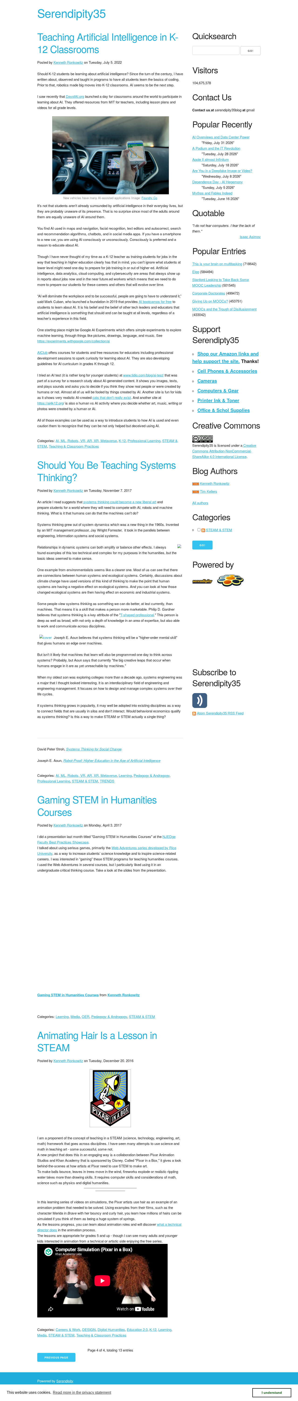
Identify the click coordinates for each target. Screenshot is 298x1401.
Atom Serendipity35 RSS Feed (220, 713)
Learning (125, 775)
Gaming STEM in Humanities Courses (97, 805)
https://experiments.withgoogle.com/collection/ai (73, 340)
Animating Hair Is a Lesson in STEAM (97, 1041)
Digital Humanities (111, 1329)
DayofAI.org (75, 96)
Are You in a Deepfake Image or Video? (222, 170)
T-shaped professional (137, 614)
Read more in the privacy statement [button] (82, 1392)
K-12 (122, 440)
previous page (56, 1357)
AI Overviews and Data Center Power (221, 136)
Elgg (195, 271)
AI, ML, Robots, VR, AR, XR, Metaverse (86, 440)
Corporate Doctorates (208, 293)
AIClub (42, 352)
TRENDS (107, 780)
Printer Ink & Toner (218, 400)
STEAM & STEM (85, 780)
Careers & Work (68, 1329)
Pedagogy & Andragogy (151, 775)
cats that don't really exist (111, 397)
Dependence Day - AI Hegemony (217, 181)
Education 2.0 (137, 1329)
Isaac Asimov (250, 236)
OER (85, 1016)
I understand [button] (272, 1392)
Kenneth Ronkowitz (68, 62)
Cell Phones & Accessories (227, 370)
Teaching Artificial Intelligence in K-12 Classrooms (107, 42)
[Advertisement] (245, 626)
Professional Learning (144, 440)
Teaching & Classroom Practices (74, 446)
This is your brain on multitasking (217, 263)
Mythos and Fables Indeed (212, 192)
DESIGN (89, 1329)
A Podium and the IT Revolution (216, 148)
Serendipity (64, 1380)
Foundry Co (149, 198)
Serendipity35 (71, 12)
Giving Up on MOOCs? (210, 301)
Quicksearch (214, 35)
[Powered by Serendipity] (204, 580)
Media (75, 1016)
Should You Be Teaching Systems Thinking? (106, 471)
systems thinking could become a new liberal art (119, 501)
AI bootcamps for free (155, 301)
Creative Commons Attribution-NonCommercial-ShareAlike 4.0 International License (224, 451)
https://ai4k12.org (50, 403)
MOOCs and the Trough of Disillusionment (224, 308)
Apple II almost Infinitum (210, 159)
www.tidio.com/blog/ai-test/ (143, 375)
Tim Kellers (208, 491)
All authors (200, 502)
